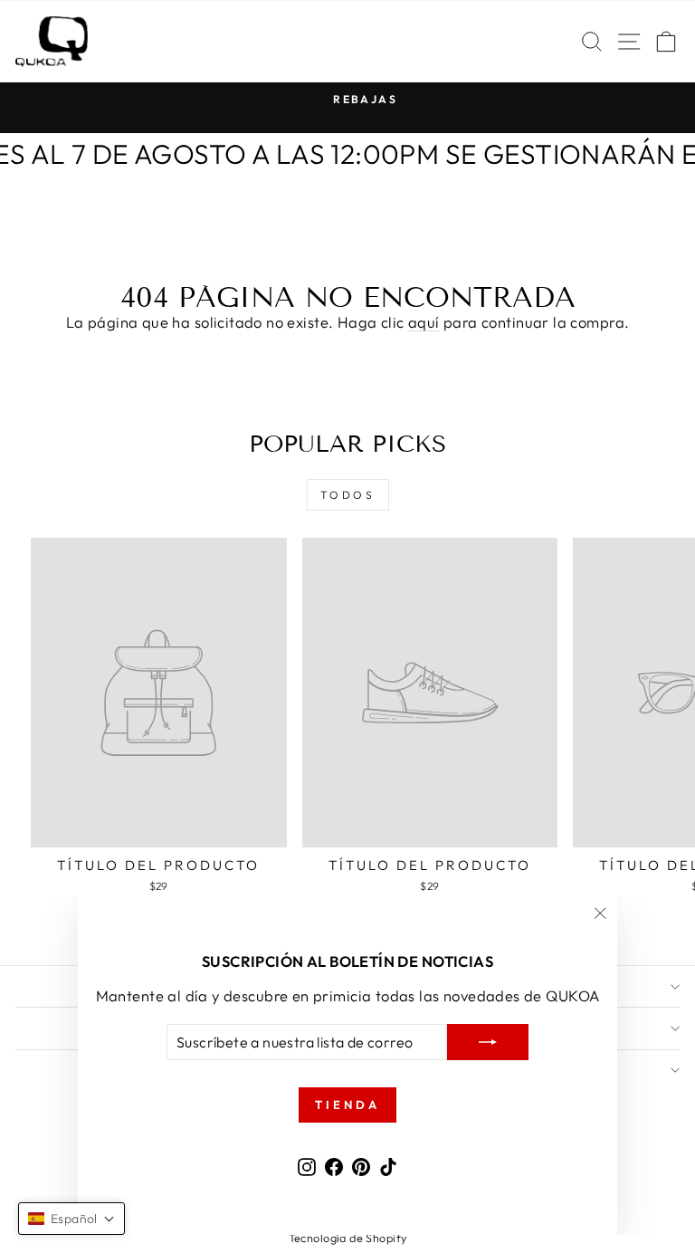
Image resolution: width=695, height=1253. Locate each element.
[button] (71, 1218)
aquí (424, 321)
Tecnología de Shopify (348, 1237)
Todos (348, 495)
